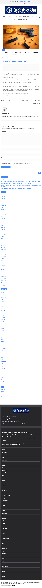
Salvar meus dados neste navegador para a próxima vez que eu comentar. (16, 163)
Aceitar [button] (13, 585)
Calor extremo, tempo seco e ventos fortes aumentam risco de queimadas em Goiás (16, 183)
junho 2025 (3, 220)
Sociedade (3, 372)
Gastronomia (3, 335)
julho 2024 (3, 240)
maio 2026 (3, 200)
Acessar (2, 391)
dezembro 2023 (3, 252)
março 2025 (3, 225)
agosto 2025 (3, 216)
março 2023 (3, 269)
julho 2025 (3, 218)
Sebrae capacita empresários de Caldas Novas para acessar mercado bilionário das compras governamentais (20, 181)
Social (2, 370)
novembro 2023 (4, 254)
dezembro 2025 (3, 209)
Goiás (20, 16)
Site (2, 157)
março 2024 (3, 247)
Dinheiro (2, 312)
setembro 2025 (3, 214)
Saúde (2, 366)
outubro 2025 (3, 212)
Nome (2, 146)
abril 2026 (2, 201)
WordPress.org (3, 396)
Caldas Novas (26, 16)
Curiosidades (3, 310)
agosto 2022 (3, 282)
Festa (2, 332)
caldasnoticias (10, 57)
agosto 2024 (3, 238)
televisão (2, 377)
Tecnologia (3, 375)
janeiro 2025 (3, 229)
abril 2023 (2, 267)
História (2, 341)
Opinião (25, 19)
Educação (2, 315)
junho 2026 (3, 198)
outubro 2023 (3, 256)
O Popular (11, 95)
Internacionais (10, 16)
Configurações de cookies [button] (6, 585)
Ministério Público (4, 353)
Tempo (2, 379)
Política (14, 19)
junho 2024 (3, 242)
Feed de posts (3, 393)
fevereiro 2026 (3, 205)
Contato (20, 19)
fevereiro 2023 (3, 271)
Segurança (3, 368)
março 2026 (3, 203)
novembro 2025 (4, 211)
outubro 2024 (3, 234)
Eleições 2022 (3, 317)
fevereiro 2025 (3, 227)
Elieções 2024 (3, 321)
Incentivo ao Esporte (6, 100)
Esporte (2, 328)
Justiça (2, 350)
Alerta (2, 293)
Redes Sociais (3, 361)
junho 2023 (3, 263)
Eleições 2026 (3, 319)
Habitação (2, 339)
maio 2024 (3, 243)
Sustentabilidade (4, 373)
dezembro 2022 (3, 274)
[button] (29, 17)
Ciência (2, 299)
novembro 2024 (4, 232)
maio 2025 (3, 221)
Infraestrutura (3, 346)
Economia (2, 313)
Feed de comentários (4, 394)
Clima (2, 303)
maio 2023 (3, 265)
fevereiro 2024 (3, 249)
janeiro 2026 (3, 207)
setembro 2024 (3, 236)
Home (4, 16)
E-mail (2, 152)
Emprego (2, 324)
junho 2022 (3, 285)
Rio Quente (34, 16)
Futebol (2, 333)
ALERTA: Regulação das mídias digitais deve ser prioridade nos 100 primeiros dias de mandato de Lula (31, 102)
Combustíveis (3, 304)
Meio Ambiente (3, 352)
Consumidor (3, 306)
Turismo (2, 383)
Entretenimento (3, 326)
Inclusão (2, 344)
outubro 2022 (3, 278)
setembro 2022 (3, 280)
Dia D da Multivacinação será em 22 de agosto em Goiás (11, 179)
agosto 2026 (3, 194)
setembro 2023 (3, 258)
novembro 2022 (4, 276)
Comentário (3, 131)
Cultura (2, 308)
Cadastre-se (3, 389)
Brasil (16, 16)
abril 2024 (2, 245)
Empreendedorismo (4, 323)
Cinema (2, 301)
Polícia (2, 357)
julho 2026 (3, 196)
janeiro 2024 (3, 251)
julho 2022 (3, 283)
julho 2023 (3, 262)
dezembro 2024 (3, 231)
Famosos (2, 330)
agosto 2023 (3, 260)
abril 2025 (2, 223)
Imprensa (2, 343)
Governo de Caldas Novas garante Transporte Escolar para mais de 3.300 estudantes (16, 188)
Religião (2, 363)
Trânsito (2, 381)
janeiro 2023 (3, 272)
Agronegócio (3, 292)
